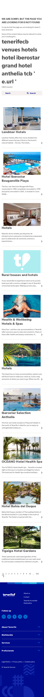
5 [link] (14, 574)
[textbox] (15, 93)
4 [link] (11, 574)
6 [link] (17, 574)
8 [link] (23, 574)
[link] (22, 125)
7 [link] (20, 574)
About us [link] (27, 593)
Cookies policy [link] (30, 662)
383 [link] (37, 574)
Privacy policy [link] (17, 662)
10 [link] (30, 574)
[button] (31, 93)
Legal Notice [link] (6, 662)
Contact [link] (26, 597)
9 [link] (26, 574)
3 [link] (8, 574)
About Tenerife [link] (9, 627)
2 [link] (5, 574)
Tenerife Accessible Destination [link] (30, 602)
